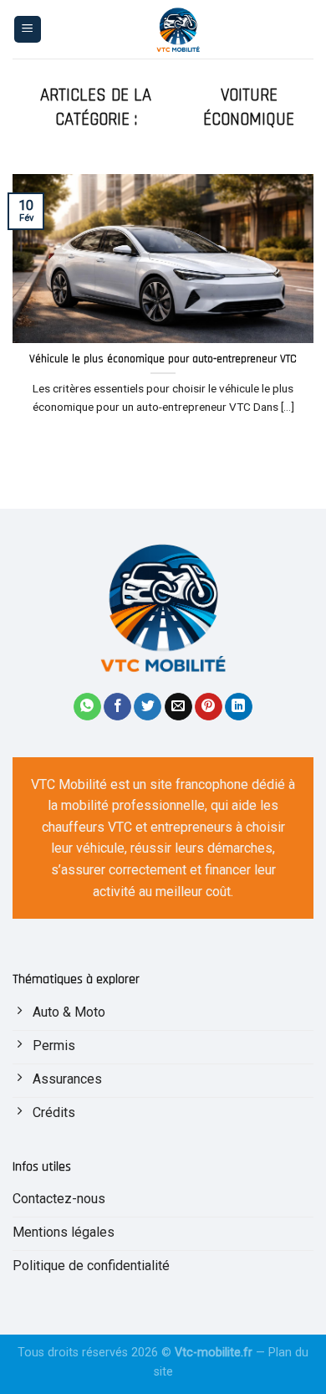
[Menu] (28, 30)
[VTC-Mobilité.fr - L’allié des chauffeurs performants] (178, 29)
